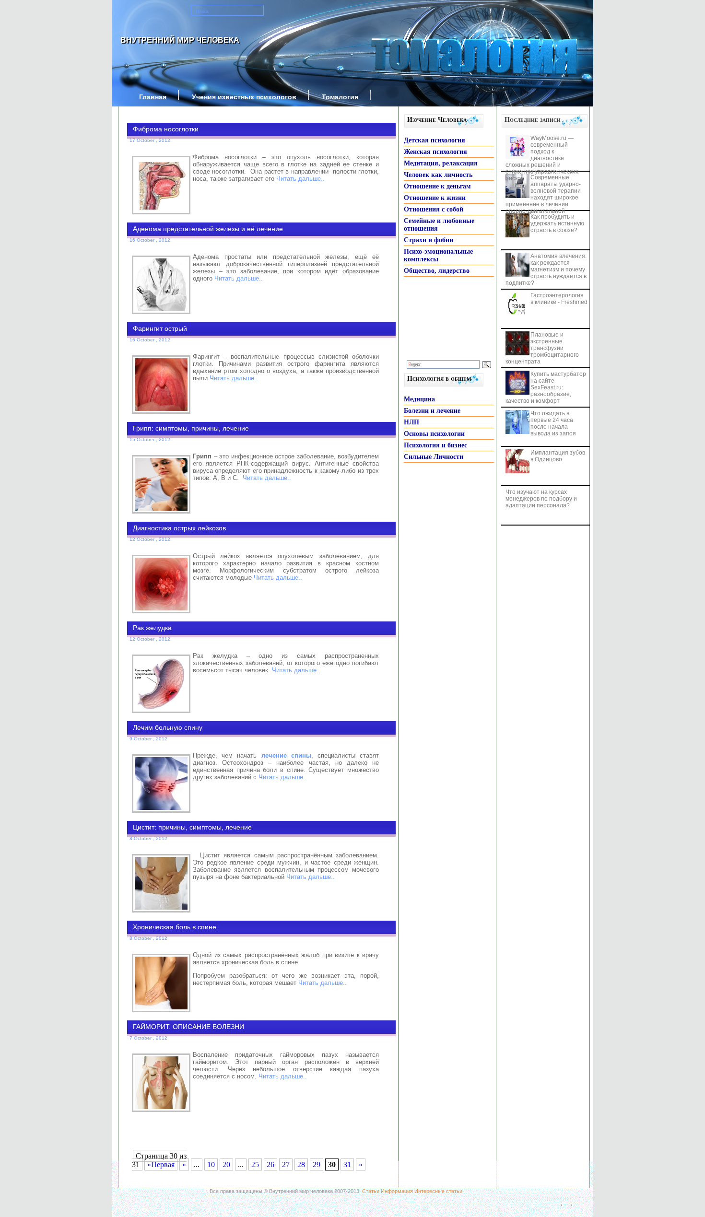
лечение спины (286, 755)
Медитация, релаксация (441, 163)
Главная (152, 97)
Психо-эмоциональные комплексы (438, 255)
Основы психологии (434, 433)
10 (211, 1164)
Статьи (370, 1191)
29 (316, 1164)
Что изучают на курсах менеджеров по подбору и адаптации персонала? (541, 499)
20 (226, 1164)
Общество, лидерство (437, 270)
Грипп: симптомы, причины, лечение (191, 428)
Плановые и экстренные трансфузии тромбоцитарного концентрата (542, 348)
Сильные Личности (433, 456)
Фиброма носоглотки (166, 129)
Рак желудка (152, 628)
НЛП (411, 422)
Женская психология (435, 151)
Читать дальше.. (300, 178)
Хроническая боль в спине (174, 927)
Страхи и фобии (428, 240)
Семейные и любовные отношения (439, 224)
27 (286, 1164)
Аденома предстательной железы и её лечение (208, 229)
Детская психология (434, 140)
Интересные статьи (438, 1191)
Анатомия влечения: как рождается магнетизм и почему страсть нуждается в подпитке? (546, 269)
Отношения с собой (433, 209)
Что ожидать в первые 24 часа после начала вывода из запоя (553, 423)
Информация (397, 1191)
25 (255, 1164)
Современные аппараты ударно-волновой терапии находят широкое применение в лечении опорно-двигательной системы (543, 197)
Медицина (419, 399)
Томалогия (340, 97)
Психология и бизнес (435, 445)
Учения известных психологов (244, 97)
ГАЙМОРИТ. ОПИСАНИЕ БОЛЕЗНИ (188, 1026)
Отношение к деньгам (437, 186)
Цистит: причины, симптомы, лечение (192, 827)
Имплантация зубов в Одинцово (557, 456)
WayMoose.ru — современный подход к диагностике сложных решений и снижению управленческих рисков (541, 158)
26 (270, 1164)
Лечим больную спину (167, 727)
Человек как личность (438, 174)
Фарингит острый (160, 328)
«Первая (161, 1164)
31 (347, 1164)
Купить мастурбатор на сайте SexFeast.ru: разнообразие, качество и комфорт (545, 387)
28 (301, 1164)
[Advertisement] (247, 1132)
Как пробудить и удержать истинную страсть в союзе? (557, 223)
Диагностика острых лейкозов (179, 528)
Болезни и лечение (432, 410)
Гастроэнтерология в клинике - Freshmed (559, 298)
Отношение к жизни (435, 197)
